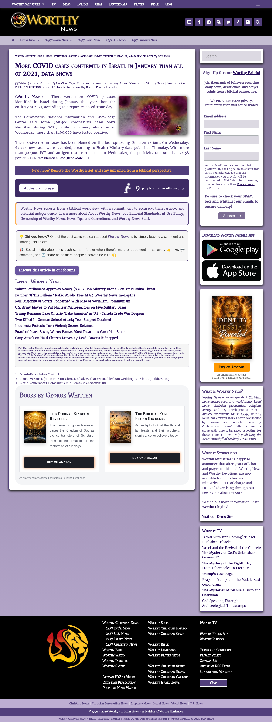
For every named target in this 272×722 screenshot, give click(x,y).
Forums (82, 4)
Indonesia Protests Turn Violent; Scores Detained (54, 326)
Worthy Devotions (162, 650)
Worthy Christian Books (166, 672)
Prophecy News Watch (119, 688)
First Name (212, 132)
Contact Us (208, 661)
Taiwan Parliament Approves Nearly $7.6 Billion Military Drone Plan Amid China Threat (85, 289)
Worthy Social (159, 623)
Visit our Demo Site (217, 517)
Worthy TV (212, 530)
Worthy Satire (114, 666)
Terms (214, 188)
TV (54, 4)
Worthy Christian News (121, 623)
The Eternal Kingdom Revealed (69, 415)
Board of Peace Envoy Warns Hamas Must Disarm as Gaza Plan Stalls (70, 332)
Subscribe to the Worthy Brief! (73, 87)
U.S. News (196, 703)
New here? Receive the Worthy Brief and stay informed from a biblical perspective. (102, 170)
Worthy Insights (115, 661)
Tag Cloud (62, 83)
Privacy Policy (246, 184)
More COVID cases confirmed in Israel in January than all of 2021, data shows (99, 70)
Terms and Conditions (216, 650)
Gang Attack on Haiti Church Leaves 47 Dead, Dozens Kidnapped (66, 338)
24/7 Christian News (144, 40)
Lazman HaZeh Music (119, 677)
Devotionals (118, 4)
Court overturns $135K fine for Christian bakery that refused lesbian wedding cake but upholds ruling (95, 379)
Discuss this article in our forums (47, 270)
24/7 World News (56, 40)
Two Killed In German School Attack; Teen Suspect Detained (63, 320)
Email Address (215, 116)
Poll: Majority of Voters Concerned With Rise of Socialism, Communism (72, 301)
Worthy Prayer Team (164, 655)
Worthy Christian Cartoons (169, 677)
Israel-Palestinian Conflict (39, 374)
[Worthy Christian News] (45, 22)
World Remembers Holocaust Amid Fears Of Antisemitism (63, 383)
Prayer (139, 4)
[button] (258, 4)
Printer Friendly (106, 87)
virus (141, 83)
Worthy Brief (113, 650)
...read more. (248, 439)
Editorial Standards (144, 214)
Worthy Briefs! (246, 72)
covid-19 (113, 83)
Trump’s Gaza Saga (217, 574)
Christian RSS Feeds (215, 666)
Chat (98, 4)
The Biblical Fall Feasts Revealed (151, 415)
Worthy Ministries (26, 4)
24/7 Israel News (89, 40)
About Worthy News (104, 214)
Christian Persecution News (110, 703)
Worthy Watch (114, 655)
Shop (168, 4)
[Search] (258, 22)
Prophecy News (141, 703)
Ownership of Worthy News (43, 219)
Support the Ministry (216, 672)
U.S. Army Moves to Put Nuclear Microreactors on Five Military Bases (70, 307)
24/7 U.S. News (116, 40)
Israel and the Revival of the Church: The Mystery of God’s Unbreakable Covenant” (231, 552)
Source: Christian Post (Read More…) (59, 158)
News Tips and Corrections (88, 219)
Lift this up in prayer (38, 188)
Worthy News (155, 83)
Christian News (79, 703)
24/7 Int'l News (118, 628)
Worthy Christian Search (167, 666)
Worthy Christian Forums (167, 628)
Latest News (27, 40)
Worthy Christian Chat (166, 634)
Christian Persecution (119, 682)
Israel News (161, 703)
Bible (155, 4)
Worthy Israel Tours (164, 682)
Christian (83, 83)
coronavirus (98, 83)
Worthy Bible (158, 644)
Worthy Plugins (214, 507)
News (67, 4)
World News (179, 703)
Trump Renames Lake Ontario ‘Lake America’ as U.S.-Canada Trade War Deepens (79, 314)
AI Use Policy (172, 214)
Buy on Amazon (59, 462)
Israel (124, 83)
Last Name (212, 148)
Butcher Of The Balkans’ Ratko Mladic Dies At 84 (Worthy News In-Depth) (75, 295)
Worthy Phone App (214, 634)
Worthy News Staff (134, 219)
